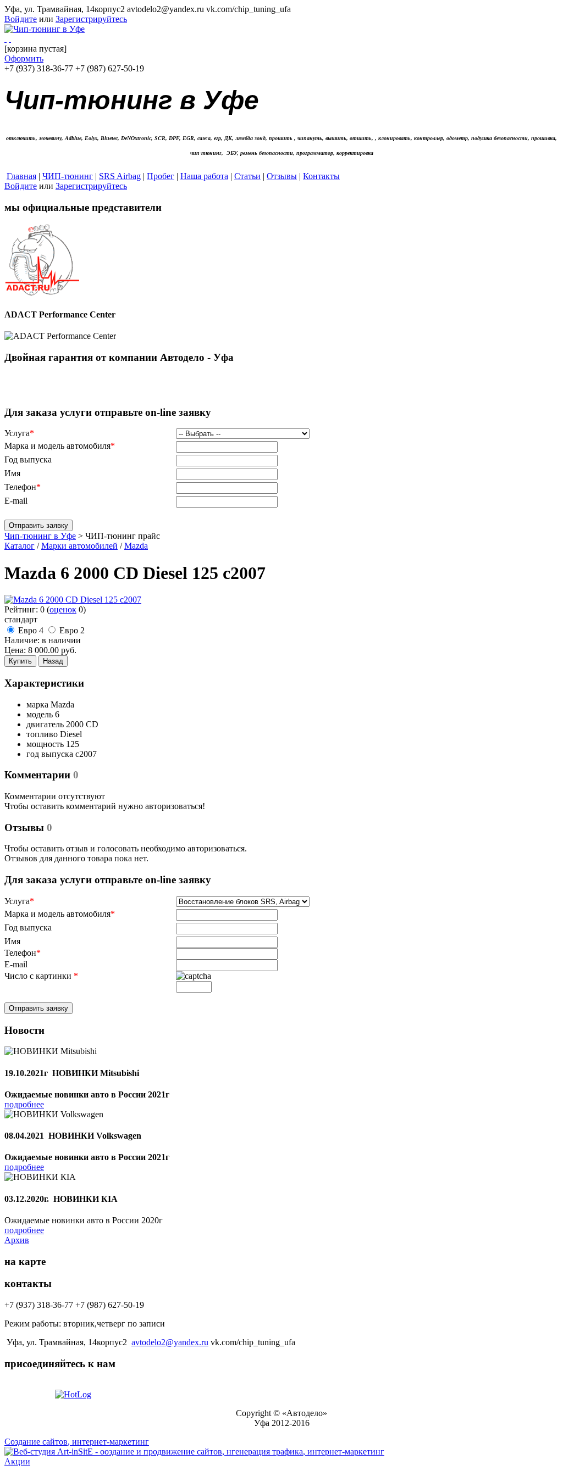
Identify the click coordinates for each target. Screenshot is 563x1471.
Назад (53, 661)
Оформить (23, 58)
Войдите (20, 19)
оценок (62, 609)
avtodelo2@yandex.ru (169, 1342)
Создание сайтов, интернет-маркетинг (76, 1441)
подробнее (24, 1104)
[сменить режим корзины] (10, 38)
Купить (20, 661)
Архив (16, 1240)
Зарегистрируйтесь (91, 19)
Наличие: (22, 640)
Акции (17, 1461)
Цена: (15, 650)
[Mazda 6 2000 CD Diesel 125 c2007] (72, 599)
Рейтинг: (21, 609)
